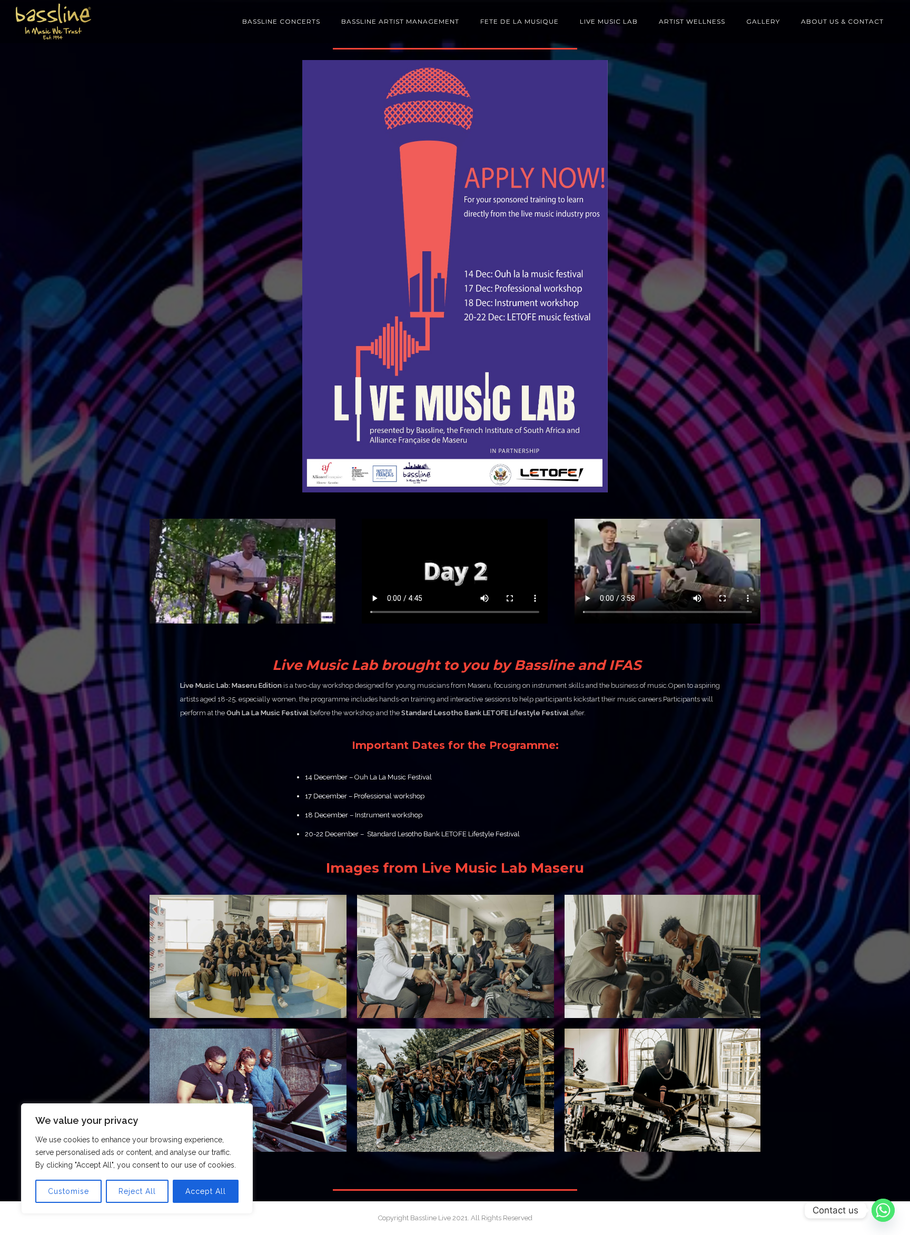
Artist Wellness (692, 21)
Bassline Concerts (281, 21)
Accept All (205, 1191)
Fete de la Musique (519, 21)
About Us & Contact (842, 21)
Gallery (763, 21)
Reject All (137, 1191)
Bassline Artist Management (400, 21)
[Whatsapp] (883, 1210)
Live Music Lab (609, 21)
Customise (68, 1191)
